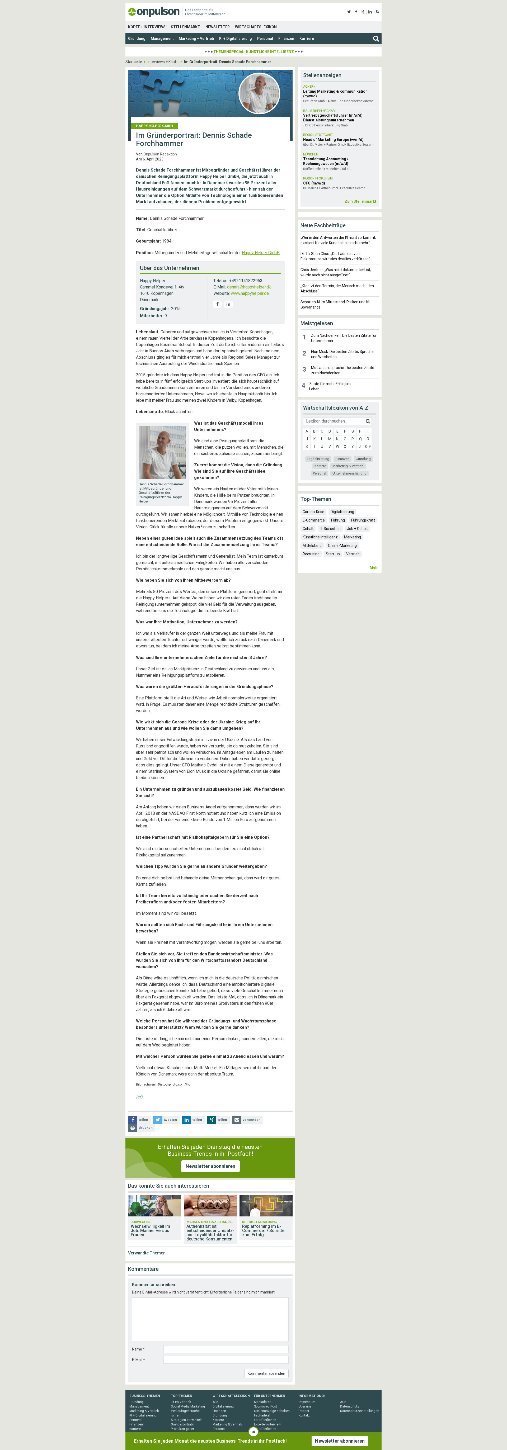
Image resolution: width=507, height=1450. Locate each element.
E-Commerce (314, 520)
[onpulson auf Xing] (362, 12)
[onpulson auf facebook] (356, 12)
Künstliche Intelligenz (320, 537)
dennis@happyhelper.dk (249, 287)
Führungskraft (363, 520)
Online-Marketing (342, 545)
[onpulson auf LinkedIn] (370, 12)
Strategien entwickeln (187, 1420)
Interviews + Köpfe (163, 62)
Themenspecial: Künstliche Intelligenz (253, 52)
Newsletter (217, 27)
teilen (143, 1120)
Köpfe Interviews (147, 27)
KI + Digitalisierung (235, 38)
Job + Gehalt (357, 529)
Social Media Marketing (188, 1406)
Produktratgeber (182, 1429)
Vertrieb (353, 554)
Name (138, 1349)
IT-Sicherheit (330, 529)
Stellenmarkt (185, 27)
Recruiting (311, 554)
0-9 (368, 446)
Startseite (133, 62)
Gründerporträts (182, 1424)
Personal (265, 38)
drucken (146, 1128)
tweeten (170, 1120)
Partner (304, 1411)
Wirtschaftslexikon (256, 27)
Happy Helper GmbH (261, 252)
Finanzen (286, 38)
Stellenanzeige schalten (272, 1411)
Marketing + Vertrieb (196, 38)
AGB (343, 1402)
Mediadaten (262, 1402)
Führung (338, 520)
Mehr (374, 567)
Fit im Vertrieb (181, 1402)
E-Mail (138, 1360)
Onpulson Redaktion (160, 154)
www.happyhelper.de (250, 293)
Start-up (333, 554)
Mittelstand (312, 545)
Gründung (136, 38)
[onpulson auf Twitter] (349, 12)
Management (162, 38)
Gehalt (308, 529)
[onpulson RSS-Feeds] (377, 12)
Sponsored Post (265, 1406)
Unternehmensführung (349, 473)
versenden (252, 1120)
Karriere (306, 38)
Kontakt (304, 1415)
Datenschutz (349, 1406)
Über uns (305, 1406)
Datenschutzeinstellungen (359, 1411)
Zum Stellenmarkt (360, 201)
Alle (215, 1402)
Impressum (307, 1402)
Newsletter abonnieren (210, 1166)
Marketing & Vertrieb (348, 466)
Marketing (352, 537)
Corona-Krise (313, 512)
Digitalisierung (318, 459)
